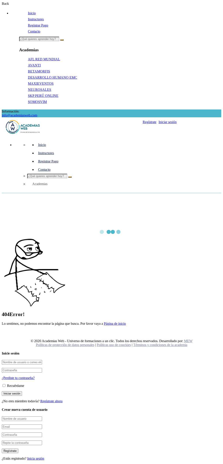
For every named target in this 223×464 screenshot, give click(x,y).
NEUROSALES (39, 89)
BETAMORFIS (39, 71)
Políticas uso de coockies (114, 345)
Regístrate (149, 122)
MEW (188, 341)
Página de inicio (115, 323)
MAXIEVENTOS (41, 83)
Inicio (32, 13)
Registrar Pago (38, 25)
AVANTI (34, 65)
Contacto (34, 31)
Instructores (36, 19)
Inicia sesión (35, 458)
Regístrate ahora (51, 401)
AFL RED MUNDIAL (44, 59)
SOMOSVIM (37, 102)
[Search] (62, 40)
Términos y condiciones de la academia (160, 345)
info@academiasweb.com (19, 115)
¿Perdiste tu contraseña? (18, 378)
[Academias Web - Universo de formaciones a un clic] (23, 133)
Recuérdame (15, 386)
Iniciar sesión (168, 122)
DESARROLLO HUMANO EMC (52, 77)
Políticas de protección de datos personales (65, 345)
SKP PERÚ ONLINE (43, 96)
